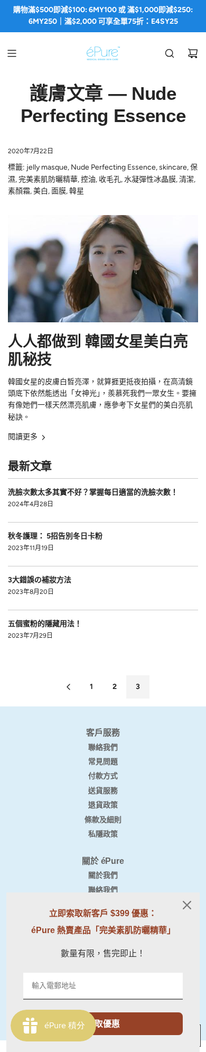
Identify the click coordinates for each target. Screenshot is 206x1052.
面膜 (58, 191)
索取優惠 (103, 1023)
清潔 (186, 179)
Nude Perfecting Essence (113, 167)
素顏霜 (19, 191)
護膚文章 (66, 93)
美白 (40, 191)
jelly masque (47, 167)
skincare (173, 167)
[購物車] (192, 53)
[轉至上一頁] (68, 687)
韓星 (76, 191)
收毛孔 (110, 179)
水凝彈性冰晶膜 (150, 179)
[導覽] (11, 53)
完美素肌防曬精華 (48, 179)
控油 (88, 179)
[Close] (187, 905)
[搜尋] (169, 53)
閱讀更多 (23, 436)
